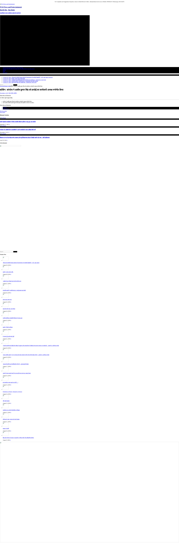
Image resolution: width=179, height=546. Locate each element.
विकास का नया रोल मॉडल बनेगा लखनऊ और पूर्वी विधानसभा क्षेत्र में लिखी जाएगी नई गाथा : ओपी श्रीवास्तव (25, 137)
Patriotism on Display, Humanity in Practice (12, 391)
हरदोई (15, 93)
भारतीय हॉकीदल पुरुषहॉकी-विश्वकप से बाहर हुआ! (12, 318)
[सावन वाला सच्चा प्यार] (5, 297)
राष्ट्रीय (4, 86)
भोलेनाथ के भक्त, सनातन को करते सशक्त (11, 419)
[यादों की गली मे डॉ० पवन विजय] (5, 306)
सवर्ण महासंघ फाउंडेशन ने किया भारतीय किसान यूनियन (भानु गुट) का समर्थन (18, 121)
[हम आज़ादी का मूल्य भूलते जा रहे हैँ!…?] (5, 380)
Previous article (3, 111)
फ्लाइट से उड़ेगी (6, 428)
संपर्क (4, 71)
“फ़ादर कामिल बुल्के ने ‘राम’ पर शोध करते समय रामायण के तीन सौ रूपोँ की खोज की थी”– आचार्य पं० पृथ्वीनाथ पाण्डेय (26, 354)
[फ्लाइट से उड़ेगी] (5, 426)
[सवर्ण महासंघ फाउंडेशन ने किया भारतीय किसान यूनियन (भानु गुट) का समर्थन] (3, 117)
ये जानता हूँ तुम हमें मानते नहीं (8, 336)
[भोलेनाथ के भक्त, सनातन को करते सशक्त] (5, 417)
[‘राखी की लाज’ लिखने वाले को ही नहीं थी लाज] (5, 278)
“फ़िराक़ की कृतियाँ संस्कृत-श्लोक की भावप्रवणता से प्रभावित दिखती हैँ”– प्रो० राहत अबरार (21, 262)
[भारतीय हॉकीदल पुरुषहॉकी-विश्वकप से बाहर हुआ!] (5, 315)
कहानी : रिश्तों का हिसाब (8, 327)
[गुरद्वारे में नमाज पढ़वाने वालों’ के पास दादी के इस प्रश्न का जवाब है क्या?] (5, 371)
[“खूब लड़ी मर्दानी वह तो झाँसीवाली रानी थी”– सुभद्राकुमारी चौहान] (5, 361)
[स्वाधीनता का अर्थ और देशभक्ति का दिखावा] (5, 407)
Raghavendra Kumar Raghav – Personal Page (13, 67)
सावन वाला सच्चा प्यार (7, 299)
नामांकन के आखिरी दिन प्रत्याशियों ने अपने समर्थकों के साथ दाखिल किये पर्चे (18, 129)
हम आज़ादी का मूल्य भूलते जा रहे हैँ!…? (10, 382)
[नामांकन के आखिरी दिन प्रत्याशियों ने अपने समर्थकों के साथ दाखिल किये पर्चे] (3, 125)
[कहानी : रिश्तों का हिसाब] (5, 324)
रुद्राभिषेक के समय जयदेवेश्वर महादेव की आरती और (10, 13)
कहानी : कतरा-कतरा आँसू (8, 272)
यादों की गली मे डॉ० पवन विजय (9, 308)
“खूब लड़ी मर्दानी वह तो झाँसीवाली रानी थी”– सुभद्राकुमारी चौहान (16, 364)
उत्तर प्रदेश (11, 93)
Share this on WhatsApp (5, 95)
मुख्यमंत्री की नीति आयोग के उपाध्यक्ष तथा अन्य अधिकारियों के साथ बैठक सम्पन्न (19, 68)
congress (5, 107)
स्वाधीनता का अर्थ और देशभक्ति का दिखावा (11, 410)
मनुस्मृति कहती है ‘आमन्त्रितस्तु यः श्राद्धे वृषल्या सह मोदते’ (14, 290)
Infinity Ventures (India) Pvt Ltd (172, 544)
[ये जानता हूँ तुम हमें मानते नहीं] (5, 334)
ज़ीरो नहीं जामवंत (6, 401)
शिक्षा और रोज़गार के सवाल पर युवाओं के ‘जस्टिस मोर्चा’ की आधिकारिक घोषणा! (18, 437)
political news (6, 108)
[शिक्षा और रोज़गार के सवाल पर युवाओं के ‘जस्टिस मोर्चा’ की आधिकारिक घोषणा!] (5, 435)
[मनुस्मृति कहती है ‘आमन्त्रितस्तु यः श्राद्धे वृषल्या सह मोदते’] (5, 288)
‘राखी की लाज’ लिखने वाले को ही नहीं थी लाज (12, 281)
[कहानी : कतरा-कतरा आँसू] (5, 269)
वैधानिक (4, 70)
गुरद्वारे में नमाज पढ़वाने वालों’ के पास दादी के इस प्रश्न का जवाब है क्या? (17, 373)
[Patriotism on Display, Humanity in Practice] (5, 389)
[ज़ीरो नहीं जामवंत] (5, 398)
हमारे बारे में (5, 72)
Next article (2, 112)
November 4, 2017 (4, 93)
